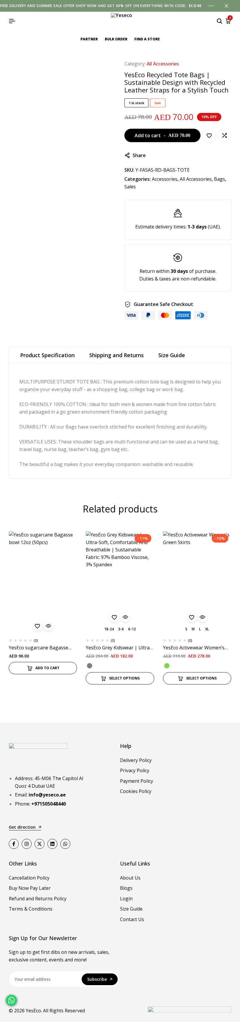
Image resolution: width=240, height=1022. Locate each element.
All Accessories (163, 64)
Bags (219, 179)
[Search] (219, 21)
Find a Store (147, 39)
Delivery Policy (136, 760)
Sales (130, 186)
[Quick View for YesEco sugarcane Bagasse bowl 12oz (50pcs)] (48, 626)
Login (126, 898)
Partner (89, 39)
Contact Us (132, 919)
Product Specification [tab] (47, 355)
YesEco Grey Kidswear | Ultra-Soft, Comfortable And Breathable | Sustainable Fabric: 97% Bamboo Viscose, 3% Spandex (118, 648)
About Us (130, 878)
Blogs (126, 888)
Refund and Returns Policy (37, 898)
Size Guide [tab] (171, 355)
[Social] (14, 844)
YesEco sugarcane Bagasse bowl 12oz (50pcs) (38, 648)
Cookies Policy (135, 791)
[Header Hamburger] (12, 21)
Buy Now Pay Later (30, 888)
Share (139, 155)
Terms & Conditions (30, 909)
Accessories (164, 179)
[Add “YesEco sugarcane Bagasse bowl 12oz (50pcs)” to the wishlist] (37, 626)
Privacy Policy (134, 770)
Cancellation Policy (29, 878)
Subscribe (97, 979)
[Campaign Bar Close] (229, 6)
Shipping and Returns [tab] (116, 355)
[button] (224, 135)
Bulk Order (116, 39)
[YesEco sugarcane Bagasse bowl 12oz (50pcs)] (43, 582)
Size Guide (131, 909)
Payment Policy (136, 781)
